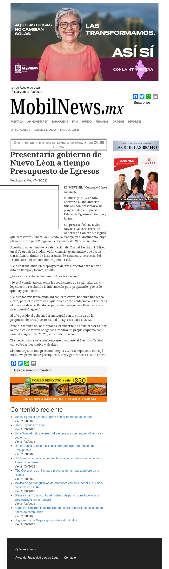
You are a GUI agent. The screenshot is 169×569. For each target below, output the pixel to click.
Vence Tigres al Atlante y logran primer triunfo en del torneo (54, 417)
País (75, 121)
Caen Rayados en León (30, 425)
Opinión (118, 121)
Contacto (70, 557)
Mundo (87, 121)
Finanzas (102, 121)
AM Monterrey (37, 121)
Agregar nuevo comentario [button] (33, 370)
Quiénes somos (25, 549)
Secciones (142, 102)
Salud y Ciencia (45, 129)
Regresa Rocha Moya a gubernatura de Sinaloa (46, 520)
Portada (17, 121)
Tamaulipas (60, 121)
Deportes (135, 121)
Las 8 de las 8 (69, 129)
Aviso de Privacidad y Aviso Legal (37, 557)
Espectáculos (20, 129)
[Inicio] (69, 106)
